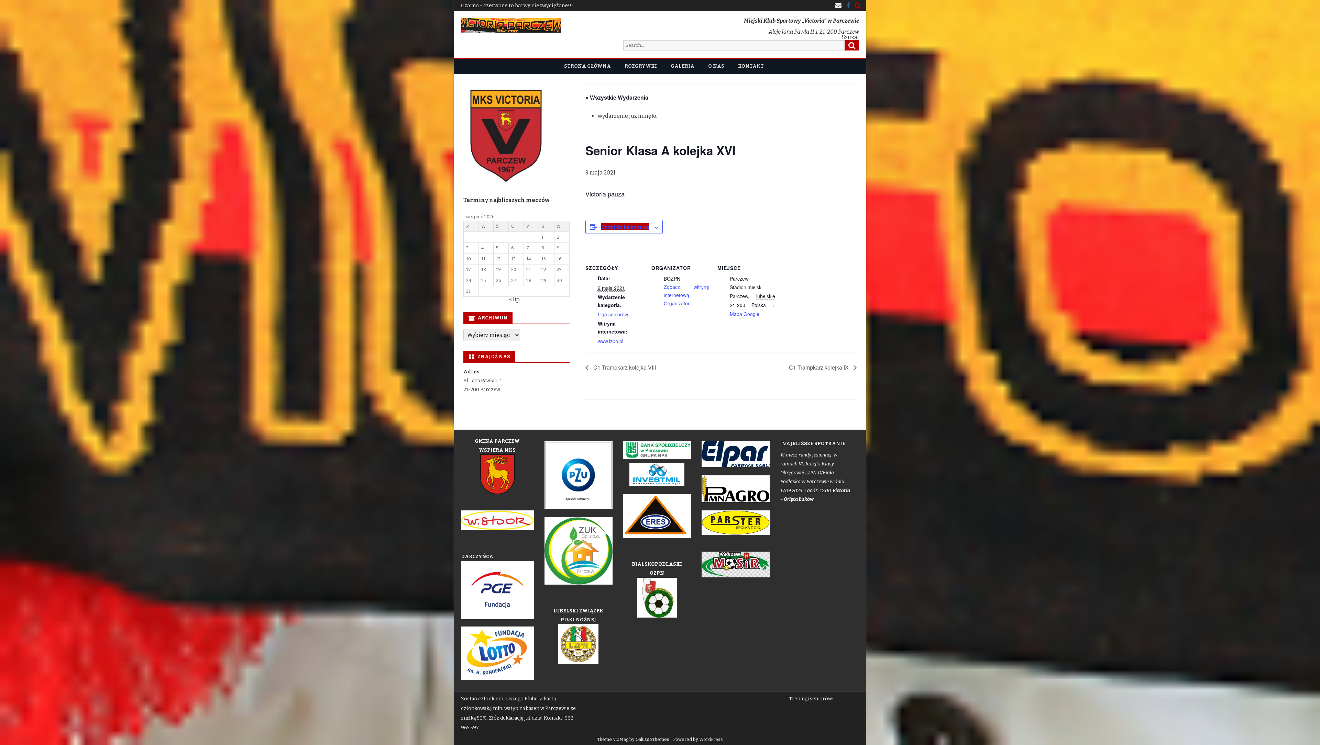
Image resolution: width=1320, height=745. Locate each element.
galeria (682, 66)
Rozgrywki (641, 66)
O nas (716, 66)
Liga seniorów (613, 314)
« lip (514, 299)
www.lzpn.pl (610, 341)
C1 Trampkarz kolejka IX (819, 367)
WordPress (711, 739)
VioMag (620, 739)
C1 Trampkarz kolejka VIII (624, 367)
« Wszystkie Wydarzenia (616, 97)
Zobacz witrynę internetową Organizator (686, 295)
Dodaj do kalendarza (625, 226)
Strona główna (587, 66)
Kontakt (751, 66)
